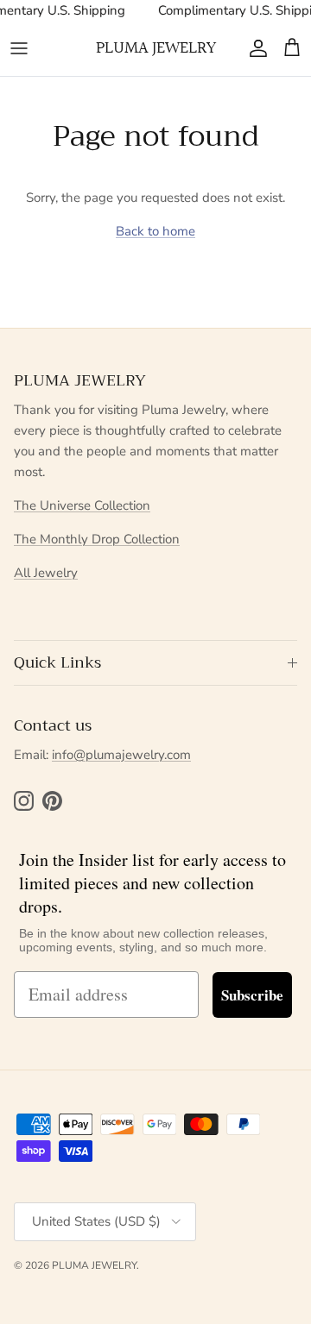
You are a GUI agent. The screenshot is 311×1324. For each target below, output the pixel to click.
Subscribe (252, 995)
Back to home (155, 231)
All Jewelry (46, 572)
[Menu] (19, 48)
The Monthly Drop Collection (97, 539)
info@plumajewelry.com (121, 754)
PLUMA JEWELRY (94, 1265)
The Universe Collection (82, 505)
